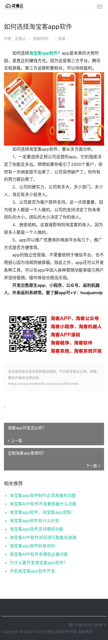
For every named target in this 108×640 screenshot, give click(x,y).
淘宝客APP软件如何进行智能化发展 (43, 537)
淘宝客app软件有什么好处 (34, 520)
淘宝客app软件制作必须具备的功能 (43, 495)
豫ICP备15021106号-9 (88, 625)
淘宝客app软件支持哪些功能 (36, 529)
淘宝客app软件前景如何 (32, 545)
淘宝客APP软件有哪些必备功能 (39, 554)
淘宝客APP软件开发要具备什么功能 (43, 503)
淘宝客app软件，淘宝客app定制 (40, 512)
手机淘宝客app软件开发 (32, 571)
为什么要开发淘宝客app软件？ (39, 562)
